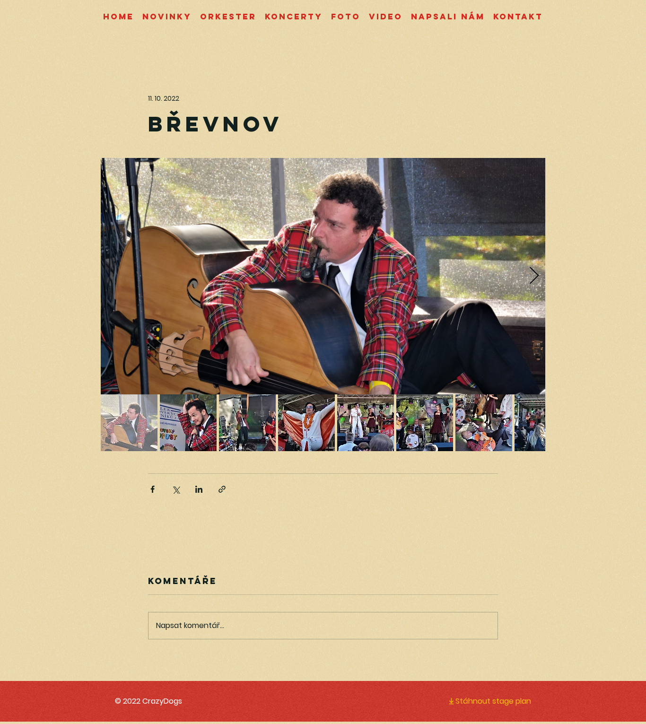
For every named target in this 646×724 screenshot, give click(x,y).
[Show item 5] (365, 422)
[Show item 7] (483, 422)
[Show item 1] (129, 422)
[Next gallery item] (534, 276)
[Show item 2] (188, 422)
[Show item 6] (424, 422)
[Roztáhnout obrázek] (323, 276)
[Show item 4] (306, 422)
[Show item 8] (543, 422)
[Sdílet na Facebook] (152, 489)
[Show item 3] (247, 422)
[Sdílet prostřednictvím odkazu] (222, 489)
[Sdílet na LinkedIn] (198, 489)
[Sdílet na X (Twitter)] (175, 489)
